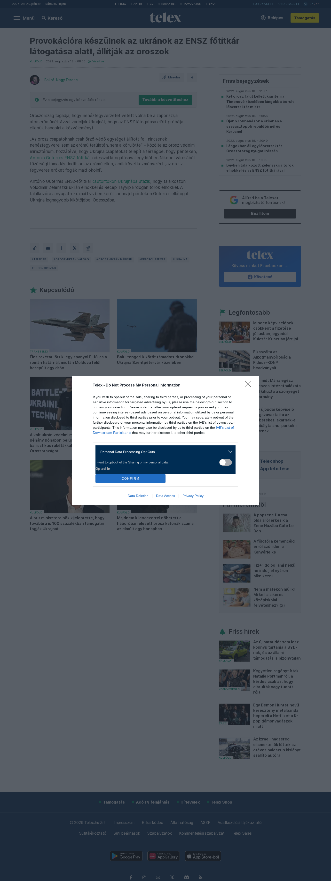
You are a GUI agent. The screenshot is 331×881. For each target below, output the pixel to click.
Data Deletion (138, 496)
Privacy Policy (193, 496)
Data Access (165, 496)
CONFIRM (131, 478)
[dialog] (165, 440)
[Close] (249, 385)
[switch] (225, 462)
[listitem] (163, 451)
